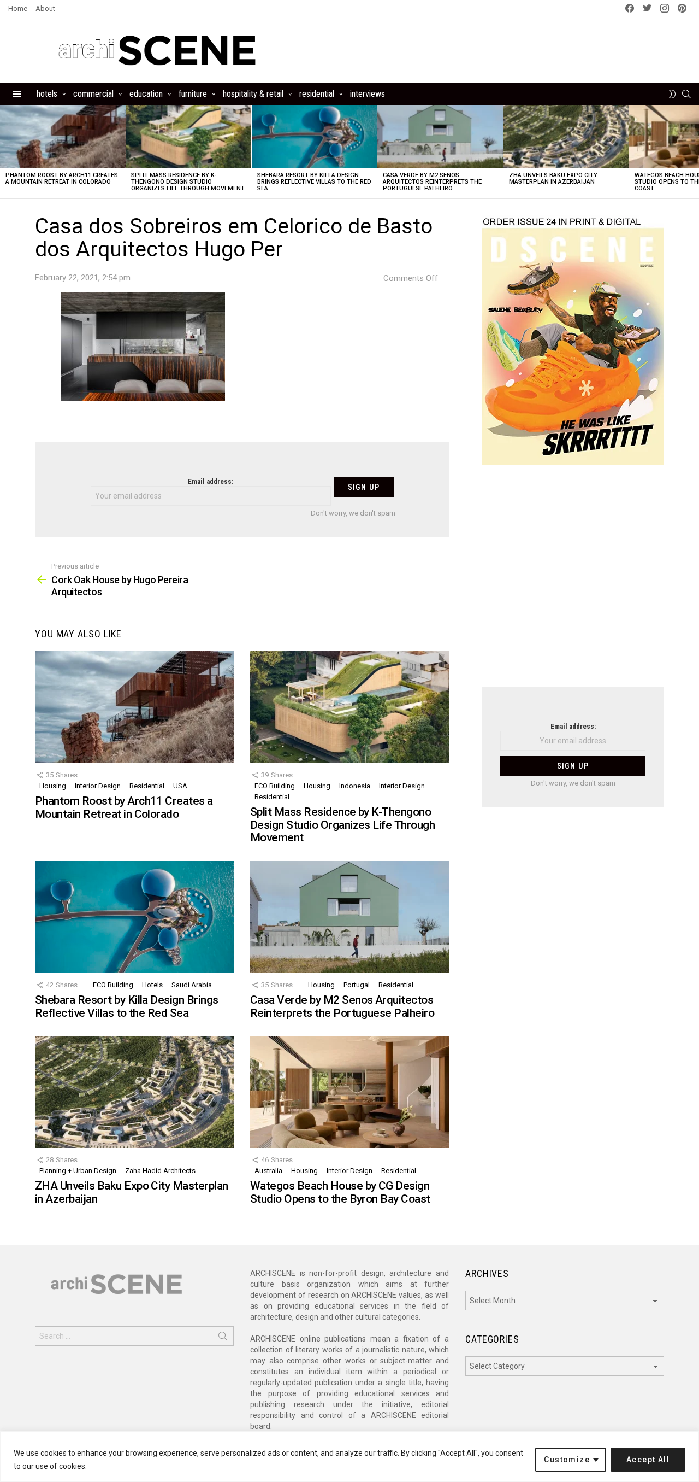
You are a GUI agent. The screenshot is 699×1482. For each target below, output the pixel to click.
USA (180, 786)
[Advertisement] (573, 582)
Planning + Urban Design (77, 1171)
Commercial (93, 94)
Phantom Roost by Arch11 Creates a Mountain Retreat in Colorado (61, 178)
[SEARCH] (686, 94)
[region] (349, 1456)
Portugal (356, 985)
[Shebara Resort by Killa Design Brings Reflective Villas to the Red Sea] (314, 136)
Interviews (367, 94)
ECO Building (274, 786)
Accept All (648, 1459)
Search (223, 1338)
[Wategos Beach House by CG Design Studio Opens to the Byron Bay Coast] (349, 1092)
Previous (5, 151)
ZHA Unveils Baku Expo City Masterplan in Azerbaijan (553, 178)
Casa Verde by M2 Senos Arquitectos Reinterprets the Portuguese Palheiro (432, 182)
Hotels (47, 94)
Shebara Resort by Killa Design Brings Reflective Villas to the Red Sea (314, 182)
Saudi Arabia (191, 985)
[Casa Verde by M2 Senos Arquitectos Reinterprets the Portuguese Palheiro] (440, 136)
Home (17, 8)
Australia (268, 1171)
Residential (316, 94)
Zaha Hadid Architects (160, 1171)
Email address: (210, 481)
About (45, 8)
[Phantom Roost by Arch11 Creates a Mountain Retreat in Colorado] (63, 136)
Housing (52, 786)
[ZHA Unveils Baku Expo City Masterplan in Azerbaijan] (566, 136)
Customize (567, 1459)
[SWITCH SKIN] (672, 94)
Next (693, 151)
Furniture (193, 94)
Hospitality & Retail (253, 94)
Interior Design (98, 786)
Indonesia (354, 786)
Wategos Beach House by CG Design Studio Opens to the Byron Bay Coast (340, 1192)
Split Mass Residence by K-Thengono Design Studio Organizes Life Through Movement (188, 182)
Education (146, 94)
